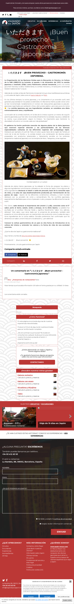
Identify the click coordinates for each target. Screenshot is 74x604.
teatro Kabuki (36, 95)
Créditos (29, 567)
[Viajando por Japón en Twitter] (3, 15)
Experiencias (53, 21)
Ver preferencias (63, 597)
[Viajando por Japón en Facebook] (5, 15)
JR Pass (69, 23)
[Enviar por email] (63, 261)
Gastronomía (66, 67)
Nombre (5, 468)
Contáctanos (37, 362)
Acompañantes (66, 21)
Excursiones (42, 21)
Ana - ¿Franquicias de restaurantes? (22, 280)
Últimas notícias (32, 555)
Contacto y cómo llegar (34, 546)
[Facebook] (36, 261)
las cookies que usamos (41, 599)
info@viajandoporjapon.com (12, 588)
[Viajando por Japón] (11, 22)
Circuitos (31, 21)
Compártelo (12, 255)
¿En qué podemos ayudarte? (14, 488)
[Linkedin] (24, 261)
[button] (70, 581)
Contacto (62, 13)
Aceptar (31, 597)
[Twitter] (50, 261)
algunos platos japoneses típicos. (33, 236)
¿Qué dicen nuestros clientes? (39, 13)
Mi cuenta (30, 558)
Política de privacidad (34, 565)
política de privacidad (63, 519)
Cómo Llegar (23, 14)
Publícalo (24, 255)
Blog (61, 67)
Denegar (47, 597)
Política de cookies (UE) (34, 570)
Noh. (45, 95)
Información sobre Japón (23, 13)
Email (4, 477)
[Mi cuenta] (19, 16)
